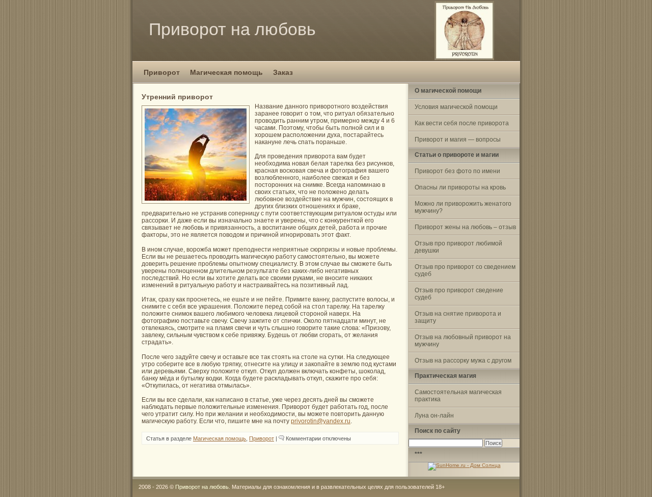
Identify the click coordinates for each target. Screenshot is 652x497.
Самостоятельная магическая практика (458, 396)
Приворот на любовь (232, 29)
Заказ (283, 72)
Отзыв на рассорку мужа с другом (463, 360)
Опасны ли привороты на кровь (460, 187)
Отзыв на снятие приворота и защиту (458, 317)
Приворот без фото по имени (457, 171)
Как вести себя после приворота (462, 123)
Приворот (162, 72)
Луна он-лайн (434, 415)
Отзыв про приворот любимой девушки (458, 247)
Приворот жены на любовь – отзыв (465, 227)
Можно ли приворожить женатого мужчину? (463, 207)
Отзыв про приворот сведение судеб (459, 294)
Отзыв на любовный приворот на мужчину (463, 341)
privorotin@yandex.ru (320, 421)
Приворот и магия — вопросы (458, 139)
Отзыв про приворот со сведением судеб (465, 270)
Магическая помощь (226, 72)
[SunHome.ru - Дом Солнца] (464, 465)
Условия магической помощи (456, 107)
